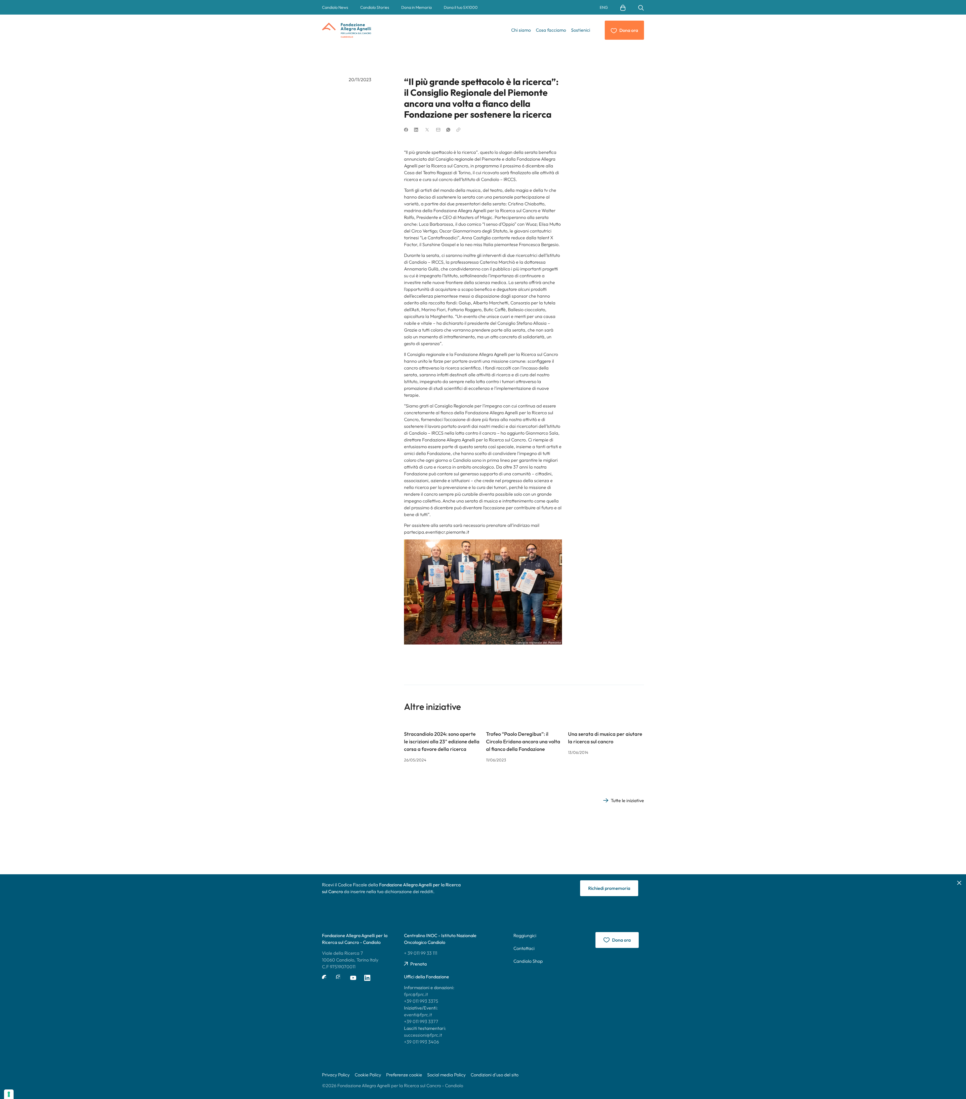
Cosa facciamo (551, 30)
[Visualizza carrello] (623, 7)
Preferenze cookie (404, 1075)
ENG (604, 7)
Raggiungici (524, 935)
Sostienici (580, 30)
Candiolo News (335, 7)
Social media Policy (446, 1075)
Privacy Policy (336, 1075)
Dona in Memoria (416, 7)
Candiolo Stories (374, 7)
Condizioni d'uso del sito (494, 1075)
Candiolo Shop (528, 961)
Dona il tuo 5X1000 (461, 7)
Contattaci (524, 948)
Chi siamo (521, 30)
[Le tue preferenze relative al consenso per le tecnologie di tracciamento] (9, 1094)
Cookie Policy (368, 1075)
